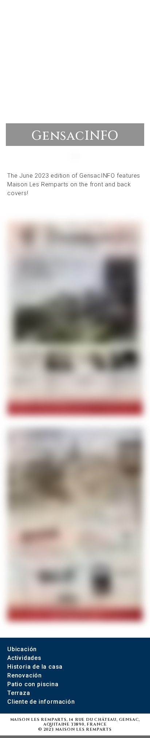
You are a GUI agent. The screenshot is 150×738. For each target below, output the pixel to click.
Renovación (24, 675)
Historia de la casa (35, 666)
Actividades (24, 657)
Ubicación (22, 649)
